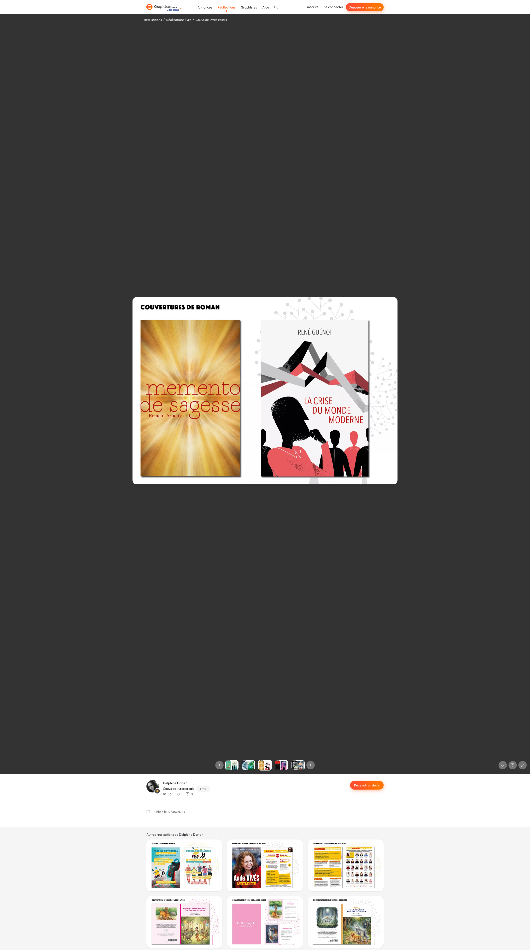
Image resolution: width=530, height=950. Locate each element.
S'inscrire (311, 7)
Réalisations (226, 7)
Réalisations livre (178, 20)
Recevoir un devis (367, 785)
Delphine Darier (175, 783)
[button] (219, 765)
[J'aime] (503, 765)
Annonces (205, 7)
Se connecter (333, 7)
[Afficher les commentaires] (512, 765)
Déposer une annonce (365, 7)
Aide (265, 7)
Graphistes (249, 7)
